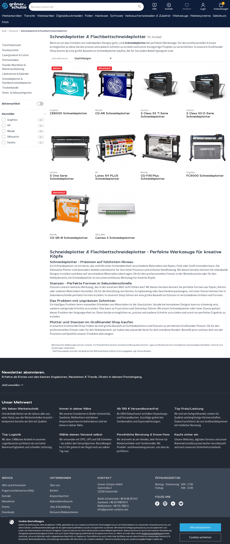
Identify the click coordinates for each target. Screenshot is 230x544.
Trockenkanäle (10, 87)
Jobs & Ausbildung (60, 506)
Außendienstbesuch (61, 501)
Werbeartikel (45, 15)
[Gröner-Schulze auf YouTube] (181, 504)
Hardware (101, 15)
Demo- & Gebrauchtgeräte (17, 92)
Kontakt (6, 496)
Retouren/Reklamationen (64, 512)
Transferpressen (11, 45)
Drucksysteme (10, 50)
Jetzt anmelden (11, 385)
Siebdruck (219, 15)
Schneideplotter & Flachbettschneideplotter (16, 80)
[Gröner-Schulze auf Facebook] (157, 504)
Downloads (8, 512)
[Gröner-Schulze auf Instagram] (165, 504)
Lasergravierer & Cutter (15, 55)
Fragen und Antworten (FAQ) (18, 490)
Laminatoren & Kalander (15, 73)
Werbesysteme (200, 15)
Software (116, 15)
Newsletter (8, 501)
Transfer (29, 15)
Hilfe (154, 8)
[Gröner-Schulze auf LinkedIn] (173, 504)
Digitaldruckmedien (69, 15)
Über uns (55, 485)
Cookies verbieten (200, 537)
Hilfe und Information (14, 485)
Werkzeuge (180, 15)
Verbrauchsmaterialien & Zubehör (148, 15)
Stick (5, 22)
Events (6, 506)
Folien (89, 15)
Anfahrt (54, 490)
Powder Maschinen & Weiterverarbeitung (14, 67)
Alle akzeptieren (200, 527)
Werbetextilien (12, 15)
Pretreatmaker (10, 60)
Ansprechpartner (59, 496)
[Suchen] (139, 6)
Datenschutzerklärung (152, 533)
